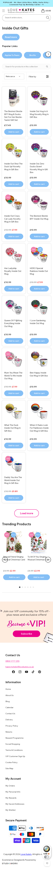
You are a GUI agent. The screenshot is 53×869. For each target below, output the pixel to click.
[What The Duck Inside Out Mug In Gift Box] (13, 412)
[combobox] (26, 18)
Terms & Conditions (14, 750)
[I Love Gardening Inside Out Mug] (39, 307)
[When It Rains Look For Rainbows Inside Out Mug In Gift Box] (39, 412)
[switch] (46, 857)
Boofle (32, 55)
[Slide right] (48, 54)
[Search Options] (48, 66)
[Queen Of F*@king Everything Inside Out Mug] (13, 307)
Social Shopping (12, 744)
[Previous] (5, 560)
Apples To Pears (12, 55)
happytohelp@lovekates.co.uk (19, 666)
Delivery (9, 719)
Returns (8, 732)
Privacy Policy (11, 726)
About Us (9, 695)
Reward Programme (14, 738)
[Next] (48, 560)
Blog (7, 701)
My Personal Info (12, 792)
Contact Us (10, 713)
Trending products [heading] (16, 524)
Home (8, 689)
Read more (11, 37)
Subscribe (26, 633)
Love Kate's (26, 854)
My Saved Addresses (14, 804)
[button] (4, 11)
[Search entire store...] (48, 18)
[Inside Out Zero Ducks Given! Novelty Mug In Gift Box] (39, 150)
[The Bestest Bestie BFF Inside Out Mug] (39, 202)
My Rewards (10, 798)
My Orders (10, 786)
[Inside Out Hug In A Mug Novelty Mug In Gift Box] (39, 98)
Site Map (9, 768)
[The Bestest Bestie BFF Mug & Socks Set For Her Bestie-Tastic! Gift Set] (13, 98)
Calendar (9, 707)
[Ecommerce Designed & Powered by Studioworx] (10, 863)
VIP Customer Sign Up (15, 756)
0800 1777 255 (12, 661)
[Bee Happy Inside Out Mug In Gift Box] (39, 359)
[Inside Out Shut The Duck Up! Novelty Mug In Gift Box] (13, 150)
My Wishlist (10, 810)
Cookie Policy (11, 762)
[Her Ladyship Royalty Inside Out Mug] (13, 255)
